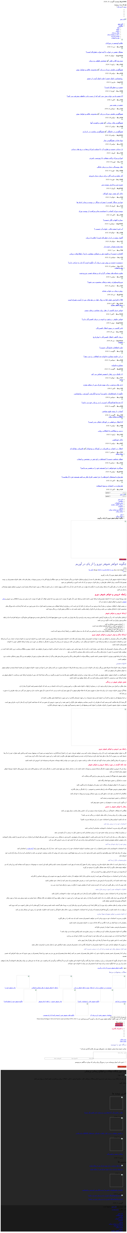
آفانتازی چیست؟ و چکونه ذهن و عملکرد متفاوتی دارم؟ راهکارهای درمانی (96, 254)
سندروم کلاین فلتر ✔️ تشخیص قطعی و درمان (106, 61)
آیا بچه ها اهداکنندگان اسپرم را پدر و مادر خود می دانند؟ (102, 402)
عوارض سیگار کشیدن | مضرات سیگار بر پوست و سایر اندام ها (100, 202)
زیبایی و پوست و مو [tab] (113, 34)
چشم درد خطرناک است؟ (114, 87)
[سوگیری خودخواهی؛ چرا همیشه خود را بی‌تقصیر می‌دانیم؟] (122, 464)
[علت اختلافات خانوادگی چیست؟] (122, 344)
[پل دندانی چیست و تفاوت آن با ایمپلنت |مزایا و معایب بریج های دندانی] (122, 146)
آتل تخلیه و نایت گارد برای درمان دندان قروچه (106, 176)
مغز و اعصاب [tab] (115, 38)
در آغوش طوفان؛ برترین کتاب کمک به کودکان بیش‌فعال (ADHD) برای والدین (99, 1133)
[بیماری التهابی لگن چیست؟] (122, 216)
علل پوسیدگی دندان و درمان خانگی (110, 167)
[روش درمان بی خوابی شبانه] (122, 287)
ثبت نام (119, 7)
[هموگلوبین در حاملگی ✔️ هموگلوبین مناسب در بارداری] (122, 128)
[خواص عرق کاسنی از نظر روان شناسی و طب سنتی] (122, 307)
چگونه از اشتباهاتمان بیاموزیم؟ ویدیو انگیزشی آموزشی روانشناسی (98, 394)
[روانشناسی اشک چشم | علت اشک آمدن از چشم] (122, 75)
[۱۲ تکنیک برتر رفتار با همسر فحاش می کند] (122, 371)
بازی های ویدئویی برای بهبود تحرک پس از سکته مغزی (103, 385)
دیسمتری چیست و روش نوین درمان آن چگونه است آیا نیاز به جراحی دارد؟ (95, 263)
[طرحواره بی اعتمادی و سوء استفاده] (122, 482)
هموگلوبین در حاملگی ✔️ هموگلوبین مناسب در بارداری (103, 132)
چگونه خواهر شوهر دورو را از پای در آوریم (110, 968)
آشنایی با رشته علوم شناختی (112, 411)
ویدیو (121, 379)
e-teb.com (115, 1209)
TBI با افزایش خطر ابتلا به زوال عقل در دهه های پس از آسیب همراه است (95, 300)
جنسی (121, 1229)
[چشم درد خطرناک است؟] (122, 84)
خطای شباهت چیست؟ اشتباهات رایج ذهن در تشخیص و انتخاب (100, 459)
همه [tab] (118, 27)
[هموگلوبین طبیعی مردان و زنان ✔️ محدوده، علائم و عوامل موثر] (122, 66)
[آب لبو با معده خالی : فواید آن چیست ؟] (122, 225)
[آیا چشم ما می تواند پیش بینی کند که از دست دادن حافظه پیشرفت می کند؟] (122, 93)
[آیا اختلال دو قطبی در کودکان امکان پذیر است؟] (122, 418)
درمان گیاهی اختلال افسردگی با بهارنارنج (108, 337)
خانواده (120, 342)
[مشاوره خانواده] (122, 362)
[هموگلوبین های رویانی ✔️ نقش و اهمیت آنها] (122, 119)
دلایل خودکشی (117, 440)
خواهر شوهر (119, 1024)
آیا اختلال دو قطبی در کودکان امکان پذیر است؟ (105, 422)
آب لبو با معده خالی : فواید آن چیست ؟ (108, 229)
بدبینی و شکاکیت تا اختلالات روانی (110, 431)
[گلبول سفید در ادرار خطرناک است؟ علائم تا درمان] (122, 234)
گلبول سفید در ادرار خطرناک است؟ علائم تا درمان (104, 238)
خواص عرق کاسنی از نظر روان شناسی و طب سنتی (103, 310)
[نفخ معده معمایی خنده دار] (122, 243)
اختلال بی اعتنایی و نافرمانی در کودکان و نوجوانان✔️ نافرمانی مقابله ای (96, 449)
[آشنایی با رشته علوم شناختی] (122, 408)
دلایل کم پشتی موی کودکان (113, 194)
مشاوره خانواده (117, 365)
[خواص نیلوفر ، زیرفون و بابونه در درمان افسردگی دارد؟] (122, 316)
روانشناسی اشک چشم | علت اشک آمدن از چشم (105, 78)
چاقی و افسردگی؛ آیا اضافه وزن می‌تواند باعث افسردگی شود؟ (103, 1112)
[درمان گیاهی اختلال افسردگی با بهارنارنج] (122, 333)
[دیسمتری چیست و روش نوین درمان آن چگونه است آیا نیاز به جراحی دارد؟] (122, 259)
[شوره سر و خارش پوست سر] (122, 181)
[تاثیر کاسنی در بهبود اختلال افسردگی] (122, 324)
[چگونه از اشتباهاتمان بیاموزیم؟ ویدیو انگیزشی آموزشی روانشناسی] (122, 390)
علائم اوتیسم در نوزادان (114, 43)
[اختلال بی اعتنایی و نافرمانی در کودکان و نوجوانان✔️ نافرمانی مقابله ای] (122, 445)
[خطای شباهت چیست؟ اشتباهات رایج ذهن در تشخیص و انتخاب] (122, 456)
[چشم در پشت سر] (122, 101)
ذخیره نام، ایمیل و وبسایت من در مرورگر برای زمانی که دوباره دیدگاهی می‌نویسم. (99, 1062)
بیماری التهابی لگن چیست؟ (113, 220)
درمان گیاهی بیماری (117, 305)
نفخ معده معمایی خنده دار (113, 247)
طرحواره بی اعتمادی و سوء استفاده (110, 486)
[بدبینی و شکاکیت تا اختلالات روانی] (122, 427)
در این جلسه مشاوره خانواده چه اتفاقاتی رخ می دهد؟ (103, 356)
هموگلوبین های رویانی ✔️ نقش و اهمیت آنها (106, 123)
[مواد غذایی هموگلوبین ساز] (122, 137)
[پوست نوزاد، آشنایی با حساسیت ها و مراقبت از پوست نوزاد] (122, 208)
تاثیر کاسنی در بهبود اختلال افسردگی (109, 328)
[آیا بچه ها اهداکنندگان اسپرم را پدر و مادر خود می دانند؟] (122, 399)
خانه (121, 515)
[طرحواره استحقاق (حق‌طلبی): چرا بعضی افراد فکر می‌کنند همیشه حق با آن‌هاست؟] (122, 473)
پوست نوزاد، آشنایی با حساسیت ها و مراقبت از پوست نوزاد (101, 211)
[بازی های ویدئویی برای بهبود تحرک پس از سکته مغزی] (122, 381)
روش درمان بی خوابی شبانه (112, 291)
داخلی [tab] (117, 31)
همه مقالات (119, 1215)
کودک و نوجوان (118, 1225)
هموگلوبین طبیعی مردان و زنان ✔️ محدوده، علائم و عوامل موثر (99, 70)
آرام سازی (30, 848)
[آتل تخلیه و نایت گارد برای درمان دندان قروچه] (122, 172)
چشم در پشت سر (116, 105)
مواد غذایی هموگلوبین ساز (113, 140)
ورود (125, 7)
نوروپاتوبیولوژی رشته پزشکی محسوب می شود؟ (105, 282)
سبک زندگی (119, 454)
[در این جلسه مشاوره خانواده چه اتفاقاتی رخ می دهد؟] (122, 353)
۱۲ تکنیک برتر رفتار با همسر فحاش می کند (107, 374)
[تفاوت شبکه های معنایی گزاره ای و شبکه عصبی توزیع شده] (122, 270)
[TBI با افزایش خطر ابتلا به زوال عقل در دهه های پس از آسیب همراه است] (122, 296)
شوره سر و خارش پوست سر (112, 185)
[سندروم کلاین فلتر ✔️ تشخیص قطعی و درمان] (122, 57)
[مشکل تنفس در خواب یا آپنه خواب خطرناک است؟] (122, 48)
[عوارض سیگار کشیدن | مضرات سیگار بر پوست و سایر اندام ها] (122, 199)
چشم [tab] (117, 29)
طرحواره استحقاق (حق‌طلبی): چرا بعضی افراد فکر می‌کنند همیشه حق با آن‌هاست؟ (92, 477)
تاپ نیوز (120, 24)
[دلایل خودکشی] (122, 436)
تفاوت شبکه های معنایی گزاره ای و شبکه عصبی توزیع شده (101, 273)
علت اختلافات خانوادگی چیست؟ (111, 348)
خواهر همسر (119, 1025)
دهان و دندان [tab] (115, 33)
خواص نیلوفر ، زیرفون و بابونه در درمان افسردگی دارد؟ (102, 319)
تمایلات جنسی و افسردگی (115, 1154)
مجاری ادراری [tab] (115, 36)
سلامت (121, 26)
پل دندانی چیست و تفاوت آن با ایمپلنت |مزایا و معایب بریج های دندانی (97, 149)
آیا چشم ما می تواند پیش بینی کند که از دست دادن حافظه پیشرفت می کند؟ (95, 96)
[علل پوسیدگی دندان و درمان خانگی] (122, 163)
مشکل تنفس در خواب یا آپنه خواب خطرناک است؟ (104, 52)
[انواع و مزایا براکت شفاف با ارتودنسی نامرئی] (122, 155)
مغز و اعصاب (119, 268)
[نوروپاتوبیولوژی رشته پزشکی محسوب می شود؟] (122, 278)
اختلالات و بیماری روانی (116, 417)
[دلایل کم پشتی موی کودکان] (122, 190)
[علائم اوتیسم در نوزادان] (122, 39)
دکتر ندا (91, 570)
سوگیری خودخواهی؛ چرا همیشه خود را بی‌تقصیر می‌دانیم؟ (101, 468)
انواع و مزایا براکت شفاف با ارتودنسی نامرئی (106, 158)
